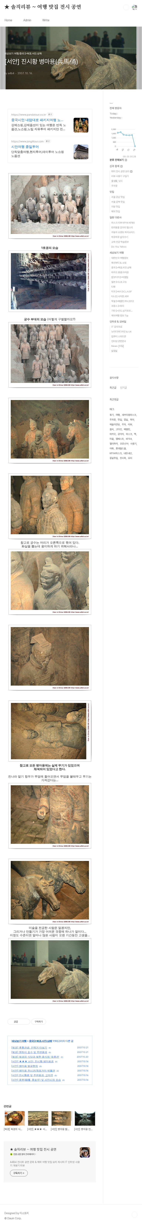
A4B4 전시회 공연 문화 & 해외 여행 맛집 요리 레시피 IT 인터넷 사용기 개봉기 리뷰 (45, 1164)
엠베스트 (120, 438)
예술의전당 (115, 424)
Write (45, 20)
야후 (112, 448)
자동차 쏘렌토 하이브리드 (123, 232)
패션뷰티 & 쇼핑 (118, 262)
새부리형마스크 (129, 414)
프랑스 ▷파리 (117, 306)
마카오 (113, 434)
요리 (130, 458)
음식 (112, 429)
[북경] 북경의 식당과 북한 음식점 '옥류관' (35, 1056)
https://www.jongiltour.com (27, 141)
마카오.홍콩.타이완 (120, 272)
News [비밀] (117, 346)
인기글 (123, 387)
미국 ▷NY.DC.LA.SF (121, 291)
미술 (112, 438)
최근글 (113, 387)
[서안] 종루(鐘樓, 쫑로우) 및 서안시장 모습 (36, 1079)
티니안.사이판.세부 (120, 296)
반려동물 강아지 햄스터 (122, 227)
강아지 (121, 434)
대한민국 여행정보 (119, 258)
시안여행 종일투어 (25, 147)
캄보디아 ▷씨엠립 (119, 277)
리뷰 (130, 424)
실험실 (114, 350)
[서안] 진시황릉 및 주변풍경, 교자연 (32, 1075)
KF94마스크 (116, 453)
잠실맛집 (114, 458)
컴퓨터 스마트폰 (118, 336)
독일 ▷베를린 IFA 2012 (122, 301)
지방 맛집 (115, 206)
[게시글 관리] (26, 1021)
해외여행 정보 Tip (119, 315)
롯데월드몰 (121, 448)
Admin (27, 20)
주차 (124, 424)
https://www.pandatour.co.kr (28, 114)
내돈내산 (128, 453)
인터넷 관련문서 (118, 341)
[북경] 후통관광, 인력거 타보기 (29, 1047)
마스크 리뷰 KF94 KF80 (123, 222)
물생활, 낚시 (117, 181)
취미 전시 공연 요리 (120, 171)
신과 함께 (115, 166)
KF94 (129, 438)
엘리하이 (114, 443)
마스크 (129, 434)
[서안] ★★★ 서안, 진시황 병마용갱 (32, 1061)
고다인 (119, 429)
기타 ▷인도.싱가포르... (121, 310)
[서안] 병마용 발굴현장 (24, 1066)
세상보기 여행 (19, 1040)
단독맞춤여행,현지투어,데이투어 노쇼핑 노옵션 (37, 154)
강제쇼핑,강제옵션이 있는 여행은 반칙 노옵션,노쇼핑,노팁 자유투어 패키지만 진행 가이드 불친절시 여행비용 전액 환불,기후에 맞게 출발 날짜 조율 (38, 127)
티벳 (113, 286)
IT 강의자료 (116, 326)
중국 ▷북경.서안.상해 (40, 1040)
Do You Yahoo (118, 246)
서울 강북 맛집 (118, 201)
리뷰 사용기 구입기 (120, 176)
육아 (132, 419)
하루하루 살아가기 (119, 237)
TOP (135, 1215)
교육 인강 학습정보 (120, 242)
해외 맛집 (115, 211)
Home (8, 20)
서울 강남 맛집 (118, 197)
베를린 (127, 429)
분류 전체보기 (117, 159)
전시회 (123, 458)
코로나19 (124, 443)
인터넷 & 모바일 (118, 321)
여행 (118, 414)
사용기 (133, 443)
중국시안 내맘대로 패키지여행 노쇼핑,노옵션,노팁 (37, 120)
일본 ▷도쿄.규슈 (119, 282)
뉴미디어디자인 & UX (121, 331)
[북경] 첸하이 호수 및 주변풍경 (29, 1052)
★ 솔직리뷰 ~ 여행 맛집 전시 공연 (42, 7)
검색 (126, 7)
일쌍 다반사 (115, 217)
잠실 (126, 419)
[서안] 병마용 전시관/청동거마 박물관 (33, 1070)
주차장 (114, 185)
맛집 (112, 191)
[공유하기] (21, 1021)
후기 (112, 414)
